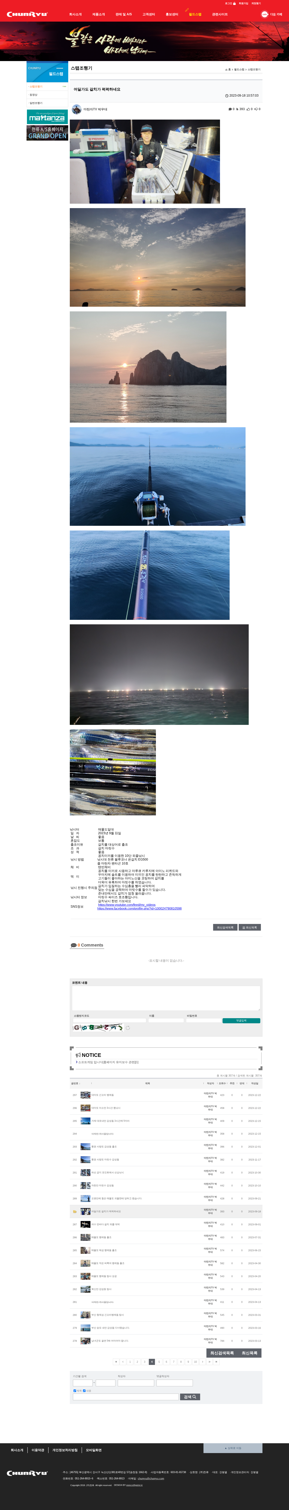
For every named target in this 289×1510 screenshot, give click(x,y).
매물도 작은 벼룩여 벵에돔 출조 (107, 1263)
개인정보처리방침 (65, 1450)
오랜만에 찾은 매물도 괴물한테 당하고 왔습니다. (116, 1198)
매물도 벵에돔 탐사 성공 (104, 1276)
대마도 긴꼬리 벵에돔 (102, 1095)
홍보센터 (172, 14)
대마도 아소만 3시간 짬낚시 (106, 1108)
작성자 (121, 1376)
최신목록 (251, 927)
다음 (202, 1362)
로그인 (228, 3)
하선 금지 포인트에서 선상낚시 (107, 1172)
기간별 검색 (80, 1376)
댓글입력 (241, 1020)
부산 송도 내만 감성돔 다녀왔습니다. (110, 1327)
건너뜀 (209, 1362)
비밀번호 (192, 1015)
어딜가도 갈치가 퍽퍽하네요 (106, 1211)
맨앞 (116, 1362)
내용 (88, 1390)
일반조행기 (36, 103)
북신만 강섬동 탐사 (101, 1289)
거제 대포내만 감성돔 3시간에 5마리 (110, 1120)
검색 (187, 1397)
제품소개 (98, 14)
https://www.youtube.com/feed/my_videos (127, 904)
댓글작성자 (162, 1376)
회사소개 (75, 14)
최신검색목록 (225, 927)
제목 (79, 1390)
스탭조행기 (254, 69)
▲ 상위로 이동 (233, 1448)
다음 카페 (276, 14)
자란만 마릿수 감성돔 (102, 1185)
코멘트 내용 (79, 982)
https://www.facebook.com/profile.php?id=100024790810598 (139, 908)
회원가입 (243, 3)
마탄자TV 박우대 (95, 109)
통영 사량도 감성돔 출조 (104, 1146)
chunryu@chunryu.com (151, 1478)
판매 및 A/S (124, 14)
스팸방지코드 (81, 1015)
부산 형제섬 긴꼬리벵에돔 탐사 (107, 1314)
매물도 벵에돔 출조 (101, 1237)
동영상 (33, 94)
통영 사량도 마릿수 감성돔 (105, 1159)
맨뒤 (216, 1362)
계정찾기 (256, 3)
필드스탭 (195, 14)
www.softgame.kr (134, 1485)
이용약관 (38, 1450)
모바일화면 (94, 1450)
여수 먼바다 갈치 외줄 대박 (105, 1224)
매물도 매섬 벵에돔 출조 (104, 1250)
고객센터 (149, 14)
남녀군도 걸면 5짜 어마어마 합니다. (110, 1340)
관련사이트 (220, 14)
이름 (151, 1015)
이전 (123, 1362)
